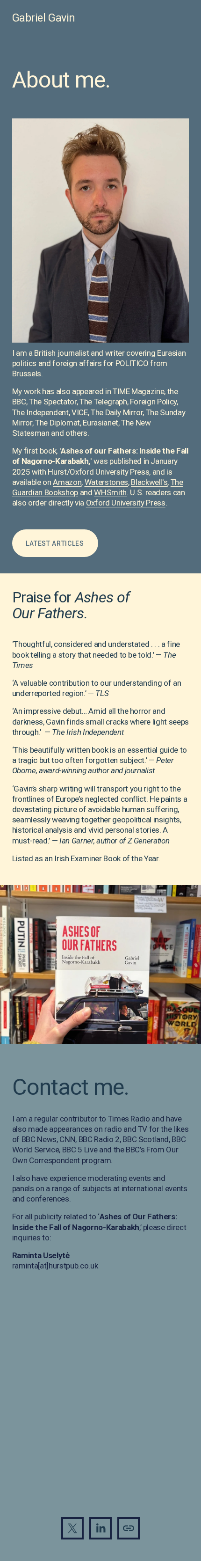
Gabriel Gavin (43, 17)
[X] (72, 1528)
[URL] (128, 1528)
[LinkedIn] (100, 1528)
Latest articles (55, 543)
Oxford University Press (125, 502)
